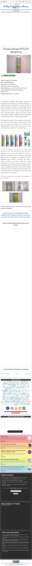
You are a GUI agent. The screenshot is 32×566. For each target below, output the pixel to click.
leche (24, 393)
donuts (19, 389)
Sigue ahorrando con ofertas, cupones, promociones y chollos (12, 466)
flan (29, 390)
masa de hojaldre (15, 394)
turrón (11, 404)
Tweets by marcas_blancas (6, 505)
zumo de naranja (25, 404)
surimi (22, 401)
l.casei (19, 393)
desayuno (8, 389)
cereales (28, 384)
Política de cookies (4, 436)
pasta (8, 397)
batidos (17, 383)
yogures (16, 404)
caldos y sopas (23, 384)
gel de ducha (17, 391)
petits (4, 398)
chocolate (13, 386)
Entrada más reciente (5, 373)
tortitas (17, 402)
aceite (4, 381)
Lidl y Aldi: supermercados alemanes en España (10, 459)
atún (13, 383)
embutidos (5, 390)
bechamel (4, 384)
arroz (10, 383)
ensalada (19, 390)
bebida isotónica (24, 383)
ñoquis (16, 405)
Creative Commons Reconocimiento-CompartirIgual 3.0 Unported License (20, 563)
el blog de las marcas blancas (16, 6)
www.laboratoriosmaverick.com (19, 88)
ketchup (15, 393)
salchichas (19, 400)
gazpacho (11, 391)
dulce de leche (24, 389)
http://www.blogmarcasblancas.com (21, 564)
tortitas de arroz (23, 402)
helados (4, 393)
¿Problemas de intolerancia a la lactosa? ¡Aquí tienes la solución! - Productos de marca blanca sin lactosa (13, 451)
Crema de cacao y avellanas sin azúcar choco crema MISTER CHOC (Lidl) (14, 482)
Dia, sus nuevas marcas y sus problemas (8, 444)
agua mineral (10, 381)
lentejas (9, 394)
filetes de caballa (24, 390)
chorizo (18, 386)
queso (27, 398)
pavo (22, 397)
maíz (28, 394)
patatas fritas (13, 397)
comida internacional (11, 387)
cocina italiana (23, 386)
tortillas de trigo (12, 402)
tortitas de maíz (7, 404)
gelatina (22, 391)
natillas (17, 396)
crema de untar (20, 387)
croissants (27, 387)
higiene (9, 393)
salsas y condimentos (12, 401)
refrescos (5, 400)
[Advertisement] (16, 29)
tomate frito (27, 401)
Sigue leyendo (3, 441)
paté (19, 397)
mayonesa (23, 394)
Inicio (17, 373)
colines (4, 387)
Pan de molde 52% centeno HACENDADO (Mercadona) (11, 478)
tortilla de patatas (5, 402)
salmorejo (24, 400)
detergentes (15, 389)
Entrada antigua (27, 373)
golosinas (26, 391)
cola (28, 386)
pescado (27, 397)
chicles (8, 386)
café (18, 384)
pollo (24, 398)
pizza (7, 398)
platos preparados (16, 398)
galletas (5, 391)
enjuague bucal (12, 390)
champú (4, 386)
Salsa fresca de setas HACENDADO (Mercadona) (10, 480)
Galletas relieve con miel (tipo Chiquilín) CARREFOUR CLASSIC (13, 477)
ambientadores (17, 381)
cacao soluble (12, 384)
